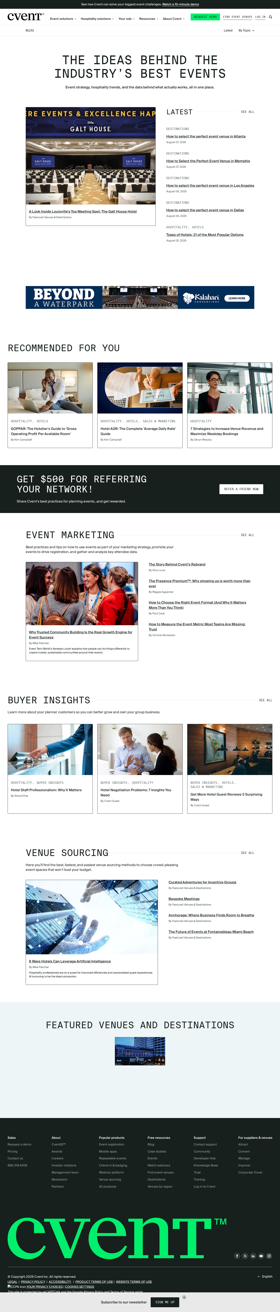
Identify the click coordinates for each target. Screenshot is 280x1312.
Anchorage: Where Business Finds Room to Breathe (211, 915)
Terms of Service (122, 1292)
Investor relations (64, 1165)
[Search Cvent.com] (270, 17)
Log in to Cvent (204, 1186)
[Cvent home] (26, 16)
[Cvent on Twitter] (245, 1256)
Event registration (111, 1144)
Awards (57, 1151)
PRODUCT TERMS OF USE (94, 1282)
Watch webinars (159, 1165)
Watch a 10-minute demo (180, 4)
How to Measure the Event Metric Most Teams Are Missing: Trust (197, 626)
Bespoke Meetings (184, 899)
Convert (244, 1151)
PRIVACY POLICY (33, 1282)
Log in (260, 16)
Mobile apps (108, 1151)
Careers (57, 1158)
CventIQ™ (59, 1144)
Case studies (157, 1151)
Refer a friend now (241, 489)
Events (152, 1158)
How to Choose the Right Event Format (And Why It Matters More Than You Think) (197, 605)
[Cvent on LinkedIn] (253, 1256)
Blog (30, 30)
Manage (244, 1158)
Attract (243, 1144)
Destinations (156, 1179)
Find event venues (237, 16)
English (267, 1276)
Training (199, 1179)
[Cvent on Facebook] (237, 1256)
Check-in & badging (113, 1165)
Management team (65, 1172)
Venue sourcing (110, 1179)
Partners (58, 1186)
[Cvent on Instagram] (269, 1256)
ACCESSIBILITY (60, 1282)
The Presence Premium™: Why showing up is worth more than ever (199, 583)
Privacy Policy (93, 1292)
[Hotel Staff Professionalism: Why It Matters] (50, 749)
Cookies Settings (79, 1287)
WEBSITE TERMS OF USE (134, 1282)
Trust (197, 1172)
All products (107, 1186)
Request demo (205, 17)
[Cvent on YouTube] (261, 1256)
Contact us (15, 1158)
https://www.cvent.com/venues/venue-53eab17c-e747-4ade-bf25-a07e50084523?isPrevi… (140, 297)
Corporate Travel (250, 1172)
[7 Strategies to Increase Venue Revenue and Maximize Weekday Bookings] (229, 388)
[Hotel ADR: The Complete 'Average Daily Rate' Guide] (140, 388)
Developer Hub (205, 1158)
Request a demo (19, 1144)
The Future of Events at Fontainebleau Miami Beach (211, 932)
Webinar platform (111, 1172)
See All (247, 112)
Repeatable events (112, 1158)
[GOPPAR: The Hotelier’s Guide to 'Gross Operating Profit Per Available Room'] (50, 388)
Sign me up (164, 1302)
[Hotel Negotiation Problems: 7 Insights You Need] (140, 749)
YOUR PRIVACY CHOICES (44, 1287)
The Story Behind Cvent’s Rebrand (177, 564)
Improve (244, 1165)
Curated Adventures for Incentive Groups (202, 882)
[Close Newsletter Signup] (184, 1297)
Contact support (205, 1144)
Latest (228, 30)
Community (202, 1151)
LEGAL (12, 1282)
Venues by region (160, 1186)
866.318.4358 (17, 1165)
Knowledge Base (206, 1165)
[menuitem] (63, 19)
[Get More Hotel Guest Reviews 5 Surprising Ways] (229, 749)
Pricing (13, 1151)
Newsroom (59, 1179)
